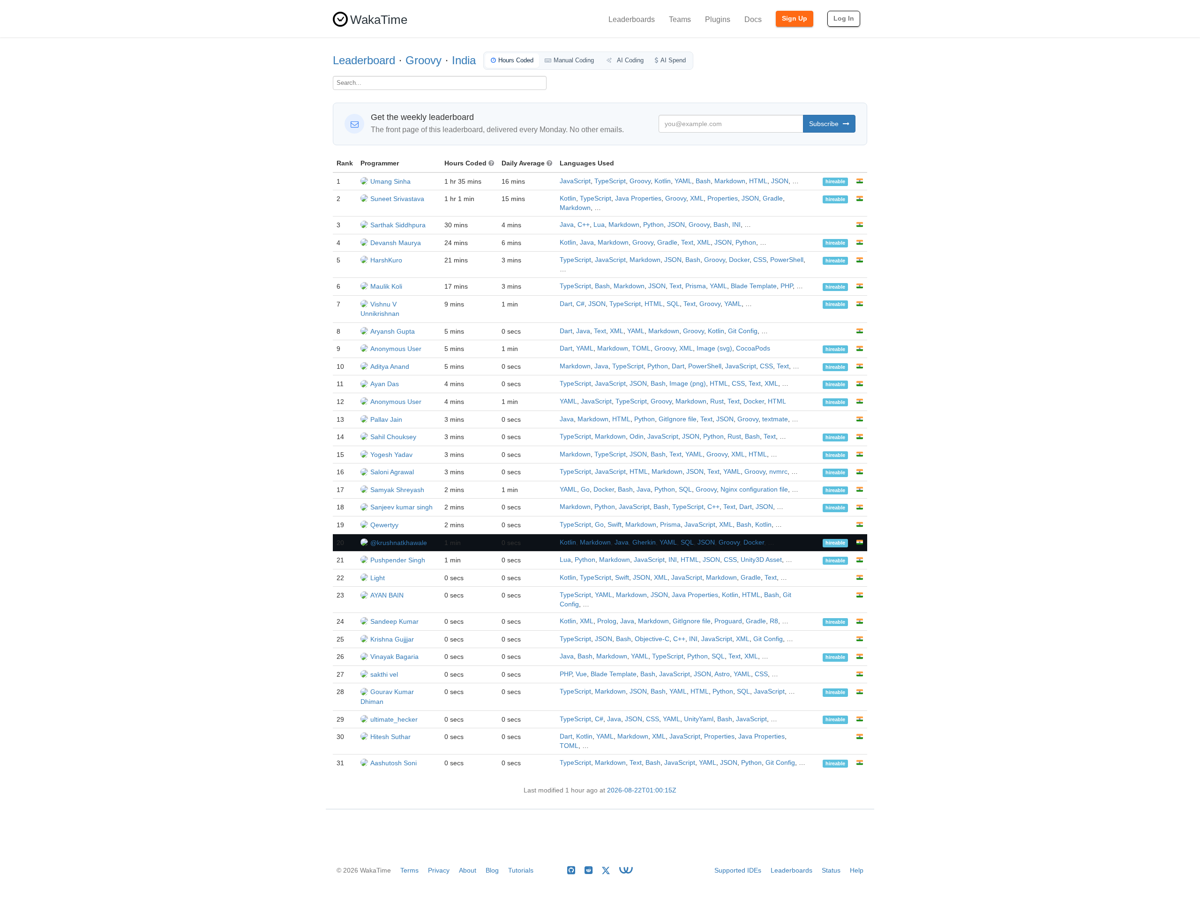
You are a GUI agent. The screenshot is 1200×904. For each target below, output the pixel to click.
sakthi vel (384, 674)
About (467, 870)
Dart (566, 303)
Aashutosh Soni (393, 763)
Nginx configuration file (754, 489)
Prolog (606, 621)
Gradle (773, 198)
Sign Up (794, 18)
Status (831, 870)
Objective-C (652, 639)
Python (653, 224)
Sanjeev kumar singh (401, 507)
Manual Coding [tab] (574, 60)
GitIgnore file (678, 419)
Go (585, 489)
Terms (409, 870)
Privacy (439, 870)
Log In (843, 18)
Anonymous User (395, 348)
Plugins (717, 19)
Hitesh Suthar (390, 736)
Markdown (729, 181)
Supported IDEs (737, 870)
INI (736, 224)
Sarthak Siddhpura (398, 225)
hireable (835, 182)
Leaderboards (631, 19)
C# (580, 303)
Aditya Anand (389, 366)
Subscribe (824, 123)
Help (856, 870)
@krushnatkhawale (398, 542)
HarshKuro (386, 260)
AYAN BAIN (387, 595)
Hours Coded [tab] (515, 60)
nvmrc (778, 471)
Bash (703, 181)
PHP (786, 286)
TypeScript (610, 181)
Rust (717, 401)
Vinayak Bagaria (394, 656)
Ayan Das (384, 384)
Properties (722, 198)
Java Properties (638, 198)
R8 (774, 621)
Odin (637, 436)
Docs (753, 19)
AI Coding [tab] (629, 60)
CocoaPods (753, 348)
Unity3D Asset (761, 559)
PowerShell (786, 259)
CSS (759, 259)
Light (377, 578)
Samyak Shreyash (397, 489)
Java (567, 224)
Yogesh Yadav (391, 454)
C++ (584, 224)
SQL (673, 303)
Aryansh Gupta (392, 331)
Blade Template (754, 286)
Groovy (423, 60)
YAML (683, 181)
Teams (680, 19)
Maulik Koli (386, 286)
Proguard (728, 621)
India (464, 60)
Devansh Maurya (395, 243)
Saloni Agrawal (392, 472)
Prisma (695, 286)
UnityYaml (698, 719)
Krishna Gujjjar (392, 639)
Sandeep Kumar (394, 621)
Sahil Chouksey (393, 437)
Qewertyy (384, 525)
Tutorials (520, 870)
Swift (615, 524)
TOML (641, 348)
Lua (599, 224)
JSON (779, 181)
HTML (758, 181)
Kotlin (662, 181)
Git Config (743, 331)
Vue (581, 674)
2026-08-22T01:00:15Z (641, 790)
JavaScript (575, 181)
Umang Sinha (390, 181)
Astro (722, 674)
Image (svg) (714, 348)
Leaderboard (364, 60)
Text (687, 242)
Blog (492, 870)
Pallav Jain (386, 419)
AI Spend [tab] (673, 60)
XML (697, 198)
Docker (739, 259)
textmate (775, 419)
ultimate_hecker (394, 719)
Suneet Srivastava (397, 198)
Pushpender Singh (397, 560)
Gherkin (644, 542)
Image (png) (687, 383)
